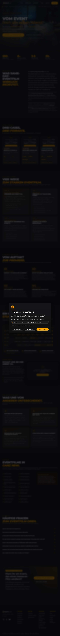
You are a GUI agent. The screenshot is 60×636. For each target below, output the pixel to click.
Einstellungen (30, 329)
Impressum (30, 325)
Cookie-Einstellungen (22, 325)
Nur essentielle (17, 329)
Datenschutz (13, 325)
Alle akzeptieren (42, 329)
